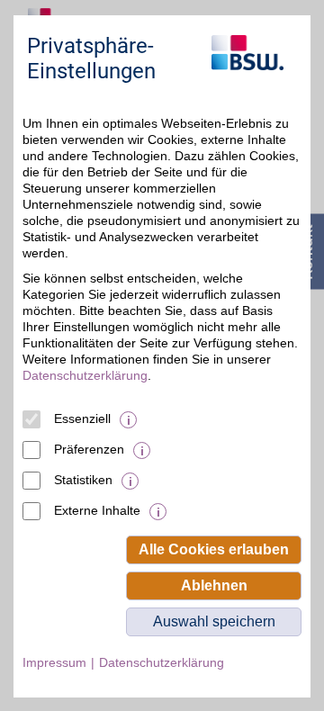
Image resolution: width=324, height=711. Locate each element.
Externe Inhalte (97, 510)
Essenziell (82, 418)
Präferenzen (89, 449)
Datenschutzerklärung (85, 375)
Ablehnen (214, 585)
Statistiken (83, 479)
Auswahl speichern (214, 621)
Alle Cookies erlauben (214, 549)
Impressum (54, 662)
